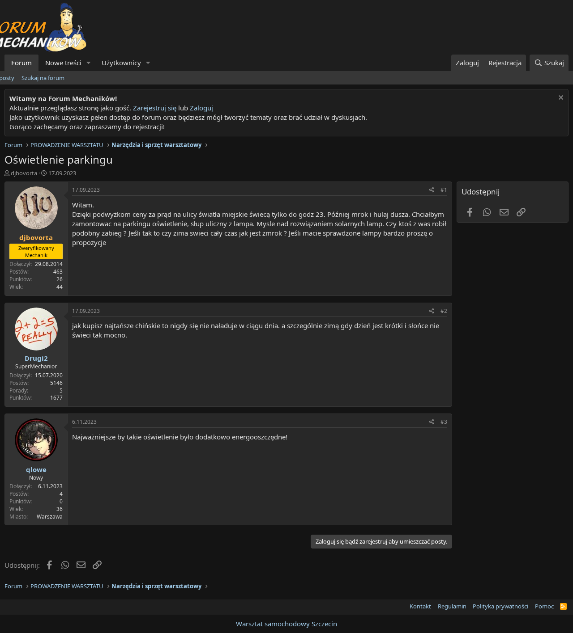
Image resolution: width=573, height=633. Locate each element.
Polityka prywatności (500, 606)
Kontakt (420, 606)
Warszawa (50, 516)
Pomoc (544, 606)
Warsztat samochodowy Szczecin (286, 623)
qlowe (36, 469)
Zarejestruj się (153, 107)
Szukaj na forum (42, 78)
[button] (88, 63)
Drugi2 (36, 358)
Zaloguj (201, 107)
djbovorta (24, 173)
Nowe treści (63, 62)
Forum (21, 62)
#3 (443, 422)
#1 (443, 190)
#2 (443, 311)
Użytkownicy (121, 62)
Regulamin (452, 606)
